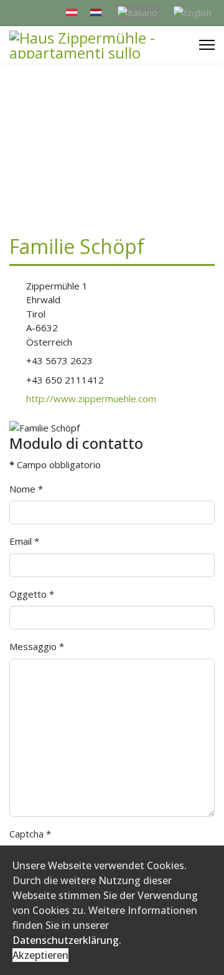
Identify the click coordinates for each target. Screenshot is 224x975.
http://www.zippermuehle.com (91, 398)
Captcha (30, 833)
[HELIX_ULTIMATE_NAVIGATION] (207, 45)
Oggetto (31, 594)
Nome (26, 489)
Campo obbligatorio (55, 464)
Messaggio (36, 646)
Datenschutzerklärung (65, 940)
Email (24, 541)
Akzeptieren (40, 955)
